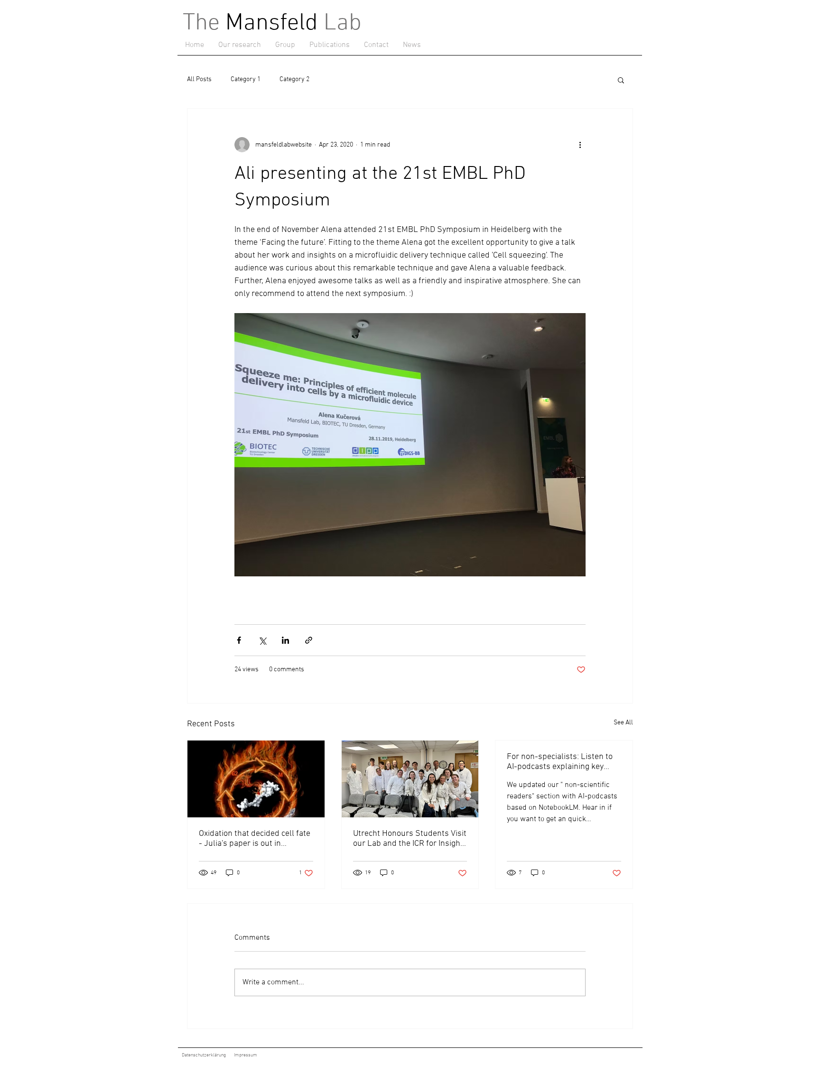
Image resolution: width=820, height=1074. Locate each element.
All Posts (199, 79)
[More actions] (580, 144)
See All (623, 723)
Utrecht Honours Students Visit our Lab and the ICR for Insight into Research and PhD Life (409, 839)
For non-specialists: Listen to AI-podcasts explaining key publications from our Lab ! (560, 762)
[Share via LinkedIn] (285, 640)
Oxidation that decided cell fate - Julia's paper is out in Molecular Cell (254, 839)
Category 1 (246, 79)
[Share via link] (308, 640)
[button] (239, 45)
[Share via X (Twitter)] (262, 640)
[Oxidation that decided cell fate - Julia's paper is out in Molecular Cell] (256, 779)
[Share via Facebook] (238, 640)
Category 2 (294, 79)
